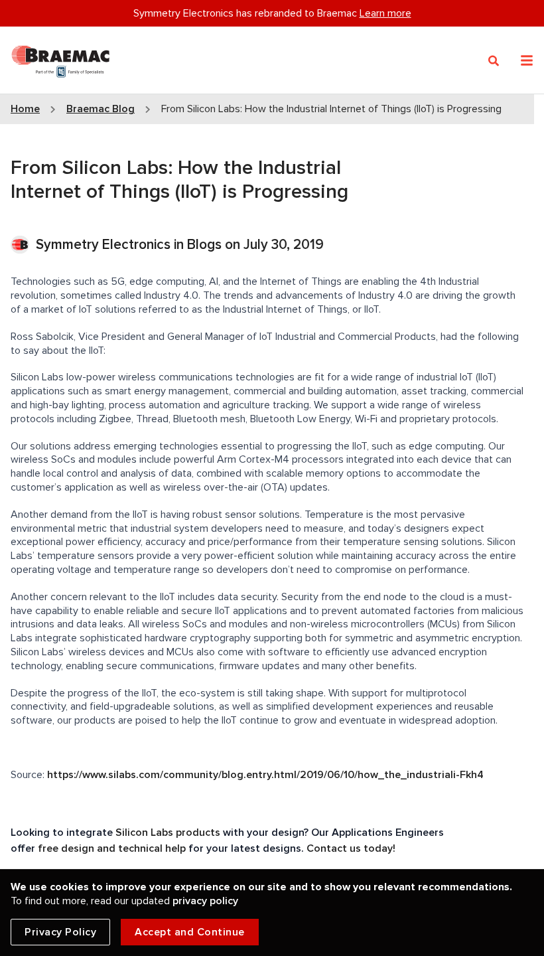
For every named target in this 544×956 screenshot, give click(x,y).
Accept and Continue (190, 932)
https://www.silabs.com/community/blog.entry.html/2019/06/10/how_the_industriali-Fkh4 (265, 774)
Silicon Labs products (167, 832)
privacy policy (205, 901)
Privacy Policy (60, 932)
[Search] (494, 61)
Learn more (385, 13)
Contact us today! (350, 848)
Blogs (204, 245)
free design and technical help (112, 848)
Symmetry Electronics (105, 245)
